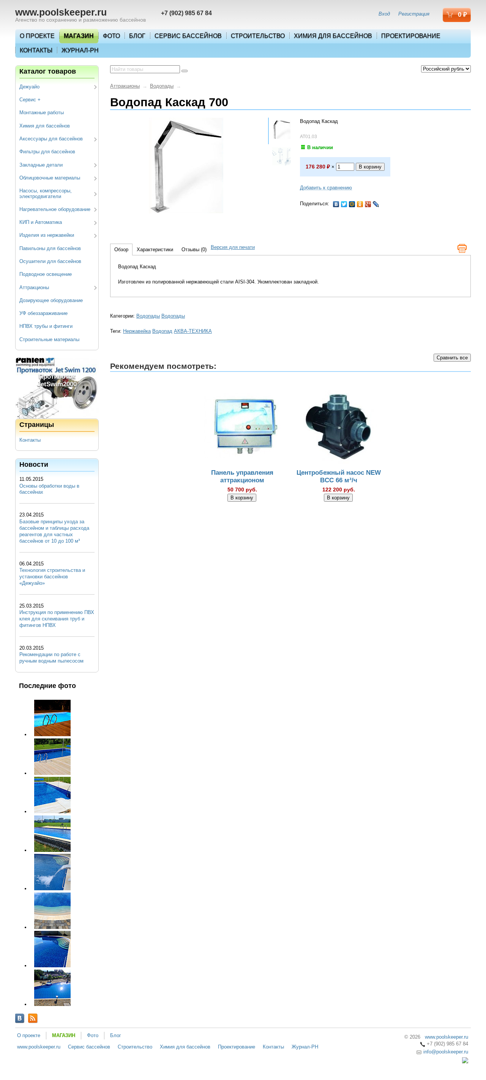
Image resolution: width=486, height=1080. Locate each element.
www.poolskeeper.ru (61, 12)
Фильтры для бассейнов (47, 151)
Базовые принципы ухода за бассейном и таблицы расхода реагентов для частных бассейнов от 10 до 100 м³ (54, 531)
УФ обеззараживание (43, 313)
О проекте (37, 36)
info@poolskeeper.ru (445, 1052)
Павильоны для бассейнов (50, 248)
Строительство (258, 36)
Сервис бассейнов (188, 36)
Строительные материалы (49, 339)
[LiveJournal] (376, 204)
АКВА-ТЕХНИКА (193, 331)
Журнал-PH (80, 50)
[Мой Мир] (352, 204)
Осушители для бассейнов (50, 261)
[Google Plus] (368, 204)
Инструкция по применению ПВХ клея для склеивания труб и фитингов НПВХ (56, 618)
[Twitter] (344, 204)
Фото (111, 36)
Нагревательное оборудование (54, 209)
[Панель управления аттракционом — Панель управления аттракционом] (242, 427)
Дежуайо (29, 87)
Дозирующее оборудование (51, 300)
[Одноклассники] (360, 204)
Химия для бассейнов (333, 36)
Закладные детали (41, 165)
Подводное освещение (45, 274)
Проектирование (410, 36)
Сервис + (30, 99)
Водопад (162, 331)
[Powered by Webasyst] (465, 1061)
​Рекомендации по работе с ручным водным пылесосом (51, 658)
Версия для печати (233, 247)
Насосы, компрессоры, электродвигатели (45, 193)
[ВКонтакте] (336, 204)
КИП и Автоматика (40, 222)
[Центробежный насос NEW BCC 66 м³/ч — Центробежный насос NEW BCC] (339, 427)
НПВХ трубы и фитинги (46, 326)
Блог (137, 36)
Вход (384, 14)
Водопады (162, 86)
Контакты (36, 50)
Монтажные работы (41, 112)
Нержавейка (137, 331)
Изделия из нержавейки (46, 235)
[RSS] (33, 1018)
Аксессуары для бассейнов (51, 139)
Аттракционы (34, 287)
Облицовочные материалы (49, 178)
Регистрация (413, 14)
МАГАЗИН (79, 36)
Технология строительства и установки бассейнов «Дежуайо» (52, 576)
